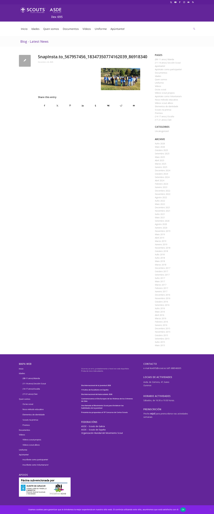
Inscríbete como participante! (35, 459)
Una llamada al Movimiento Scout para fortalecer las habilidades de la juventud (102, 406)
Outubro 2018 (161, 251)
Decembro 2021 (162, 207)
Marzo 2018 (160, 264)
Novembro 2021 (162, 210)
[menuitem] (24, 28)
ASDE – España (90, 381)
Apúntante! (160, 66)
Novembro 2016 (162, 298)
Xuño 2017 (160, 278)
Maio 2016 (160, 311)
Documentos (161, 72)
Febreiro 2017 (161, 288)
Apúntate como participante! (168, 69)
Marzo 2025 (160, 163)
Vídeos (158, 86)
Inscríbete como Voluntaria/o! (35, 464)
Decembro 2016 (162, 294)
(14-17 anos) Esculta (164, 116)
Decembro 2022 (162, 190)
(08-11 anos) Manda (164, 59)
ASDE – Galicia (90, 364)
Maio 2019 (160, 234)
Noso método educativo (166, 99)
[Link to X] (171, 2)
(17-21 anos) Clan (163, 119)
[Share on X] (57, 105)
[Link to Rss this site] (193, 2)
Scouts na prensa (163, 109)
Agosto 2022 (161, 197)
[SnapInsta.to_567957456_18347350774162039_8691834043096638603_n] (25, 61)
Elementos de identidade (166, 106)
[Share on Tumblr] (95, 105)
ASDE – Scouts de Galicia (93, 426)
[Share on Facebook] (44, 105)
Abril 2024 (159, 180)
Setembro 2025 (162, 153)
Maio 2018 (160, 261)
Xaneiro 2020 (161, 227)
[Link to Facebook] (180, 2)
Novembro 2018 (162, 247)
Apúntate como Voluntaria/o (168, 96)
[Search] (193, 28)
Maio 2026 (160, 146)
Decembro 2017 (162, 268)
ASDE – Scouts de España (93, 429)
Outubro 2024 (161, 173)
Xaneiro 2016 (161, 325)
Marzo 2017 (160, 284)
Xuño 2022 (160, 200)
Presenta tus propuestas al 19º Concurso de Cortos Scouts (104, 412)
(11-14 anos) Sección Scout (168, 62)
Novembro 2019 (162, 231)
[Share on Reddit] (121, 105)
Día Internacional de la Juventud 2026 (96, 385)
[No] (210, 509)
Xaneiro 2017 (161, 291)
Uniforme (159, 82)
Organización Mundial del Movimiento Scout (102, 433)
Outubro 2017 (161, 271)
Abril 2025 (159, 160)
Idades (158, 76)
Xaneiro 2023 (161, 187)
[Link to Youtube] (175, 2)
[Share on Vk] (108, 105)
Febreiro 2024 (161, 183)
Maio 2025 (160, 157)
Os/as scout (160, 89)
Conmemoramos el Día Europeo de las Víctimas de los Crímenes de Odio (107, 400)
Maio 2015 (160, 345)
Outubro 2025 (161, 150)
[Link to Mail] (188, 2)
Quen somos (161, 79)
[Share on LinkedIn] (83, 105)
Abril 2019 (159, 237)
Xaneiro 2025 (161, 167)
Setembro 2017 (162, 274)
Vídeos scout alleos (164, 103)
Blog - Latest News (34, 41)
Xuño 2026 (160, 143)
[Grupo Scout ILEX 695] (41, 10)
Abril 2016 (159, 315)
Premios (159, 113)
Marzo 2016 (160, 318)
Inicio (21, 368)
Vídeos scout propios (165, 92)
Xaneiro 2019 (161, 244)
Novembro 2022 (162, 194)
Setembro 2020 (162, 220)
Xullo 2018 (160, 254)
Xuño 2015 (160, 342)
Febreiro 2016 (161, 321)
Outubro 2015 (161, 335)
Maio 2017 (160, 281)
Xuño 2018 (160, 257)
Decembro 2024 (162, 170)
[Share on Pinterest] (70, 105)
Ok (183, 509)
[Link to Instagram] (184, 2)
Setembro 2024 (162, 177)
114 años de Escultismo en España (94, 390)
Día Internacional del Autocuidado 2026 (96, 394)
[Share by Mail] (134, 105)
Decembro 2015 (162, 328)
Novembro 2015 (162, 331)
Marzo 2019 (160, 241)
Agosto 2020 (161, 224)
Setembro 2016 (162, 305)
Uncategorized (162, 131)
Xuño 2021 (160, 214)
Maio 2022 (160, 204)
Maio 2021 (160, 217)
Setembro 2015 (162, 338)
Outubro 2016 (161, 301)
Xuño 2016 (160, 308)
